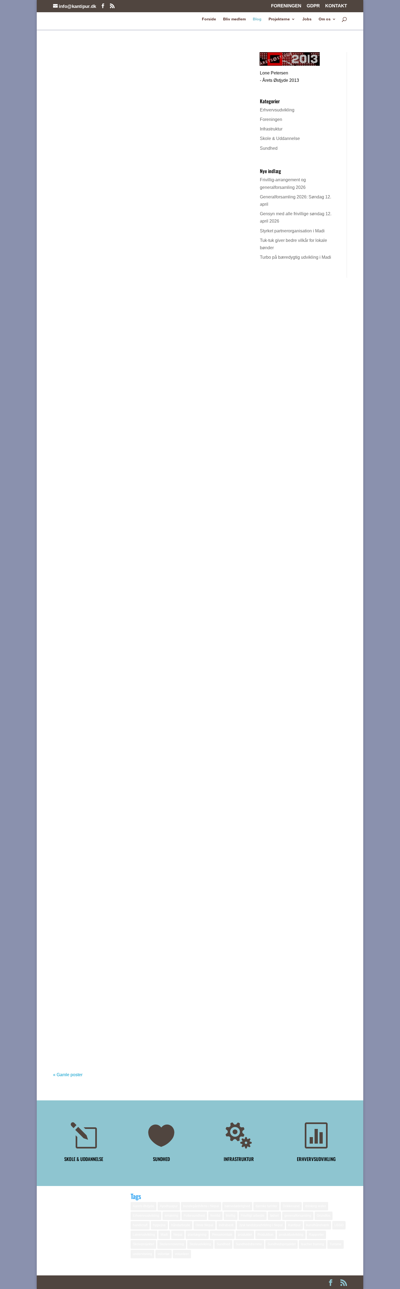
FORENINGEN (286, 6)
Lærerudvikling (144, 1235)
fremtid (215, 1216)
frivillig (230, 1216)
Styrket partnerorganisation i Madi (101, 453)
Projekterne (279, 19)
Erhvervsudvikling (277, 110)
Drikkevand (291, 1206)
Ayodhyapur (169, 1206)
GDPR (313, 6)
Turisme (335, 1244)
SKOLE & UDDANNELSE (83, 1159)
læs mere (67, 119)
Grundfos (323, 1216)
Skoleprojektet (143, 1244)
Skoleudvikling (200, 1244)
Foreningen (271, 119)
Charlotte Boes (77, 80)
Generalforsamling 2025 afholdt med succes (114, 820)
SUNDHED (161, 1159)
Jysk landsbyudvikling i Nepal (261, 1225)
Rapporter (316, 1235)
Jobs (307, 19)
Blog (257, 19)
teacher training (312, 1244)
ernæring (171, 1216)
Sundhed (269, 148)
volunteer (182, 1254)
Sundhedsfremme (249, 1244)
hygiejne (159, 1225)
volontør (164, 1254)
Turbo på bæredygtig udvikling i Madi (104, 623)
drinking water (315, 1206)
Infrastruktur (271, 129)
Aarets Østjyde (143, 1206)
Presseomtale (222, 1235)
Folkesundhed (194, 1216)
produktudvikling (291, 1235)
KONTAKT (336, 6)
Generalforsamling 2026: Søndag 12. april (110, 275)
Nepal (177, 1235)
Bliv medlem (234, 19)
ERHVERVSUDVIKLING (316, 1159)
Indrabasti (226, 1225)
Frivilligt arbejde (252, 1216)
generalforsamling (297, 1216)
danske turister (266, 1206)
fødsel (274, 1216)
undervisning (142, 1254)
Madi (164, 1235)
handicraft (140, 1225)
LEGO (338, 1225)
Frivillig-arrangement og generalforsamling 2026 (119, 71)
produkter (245, 1235)
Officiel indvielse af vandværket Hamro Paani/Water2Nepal (132, 997)
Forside (209, 19)
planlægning (197, 1235)
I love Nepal (204, 1225)
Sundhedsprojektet (281, 1244)
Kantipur (294, 1225)
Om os (325, 19)
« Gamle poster (67, 1074)
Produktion (265, 1235)
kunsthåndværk (317, 1225)
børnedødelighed (237, 1206)
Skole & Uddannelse (280, 138)
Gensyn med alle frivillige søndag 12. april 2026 (118, 367)
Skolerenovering (171, 1244)
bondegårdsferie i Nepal (201, 1206)
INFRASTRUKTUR (239, 1159)
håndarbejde (180, 1225)
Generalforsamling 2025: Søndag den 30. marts (118, 905)
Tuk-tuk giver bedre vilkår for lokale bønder (113, 538)
